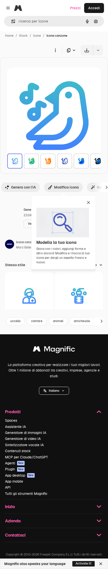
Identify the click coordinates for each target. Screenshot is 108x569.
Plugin (14, 469)
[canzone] (14, 161)
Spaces (11, 420)
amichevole (82, 321)
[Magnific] (54, 350)
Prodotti (13, 411)
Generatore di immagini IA (25, 432)
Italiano (54, 391)
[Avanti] (101, 321)
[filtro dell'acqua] (79, 296)
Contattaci (15, 535)
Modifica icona (66, 187)
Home (9, 36)
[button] (54, 391)
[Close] (101, 564)
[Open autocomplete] (11, 21)
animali (58, 321)
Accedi (94, 8)
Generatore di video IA (23, 438)
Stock (23, 36)
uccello (15, 321)
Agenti (14, 463)
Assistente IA (15, 426)
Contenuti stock (18, 451)
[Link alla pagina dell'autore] (9, 245)
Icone (37, 36)
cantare (36, 321)
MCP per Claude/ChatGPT (26, 457)
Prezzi (75, 8)
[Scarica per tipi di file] (71, 50)
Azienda (13, 520)
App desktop (19, 475)
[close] (88, 202)
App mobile (14, 481)
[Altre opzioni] (55, 50)
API (8, 487)
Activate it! (83, 564)
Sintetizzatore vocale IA (24, 445)
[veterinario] (29, 296)
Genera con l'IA (23, 187)
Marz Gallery (25, 247)
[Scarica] (87, 50)
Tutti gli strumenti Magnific (26, 493)
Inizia (10, 506)
